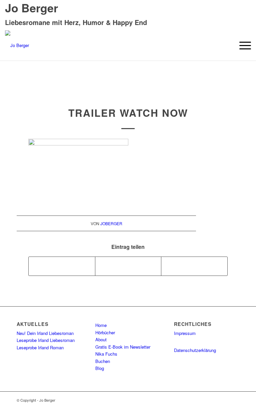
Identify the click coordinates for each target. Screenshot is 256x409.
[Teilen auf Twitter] (128, 266)
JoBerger (111, 223)
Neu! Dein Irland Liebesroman (45, 333)
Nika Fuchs (106, 354)
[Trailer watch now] (128, 92)
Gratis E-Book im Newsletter (122, 347)
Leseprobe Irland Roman (40, 347)
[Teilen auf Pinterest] (194, 266)
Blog (99, 368)
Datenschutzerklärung (195, 350)
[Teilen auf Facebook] (62, 266)
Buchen (102, 361)
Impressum (185, 333)
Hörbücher (105, 332)
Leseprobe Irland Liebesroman (46, 340)
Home (101, 325)
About (101, 339)
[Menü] (242, 45)
